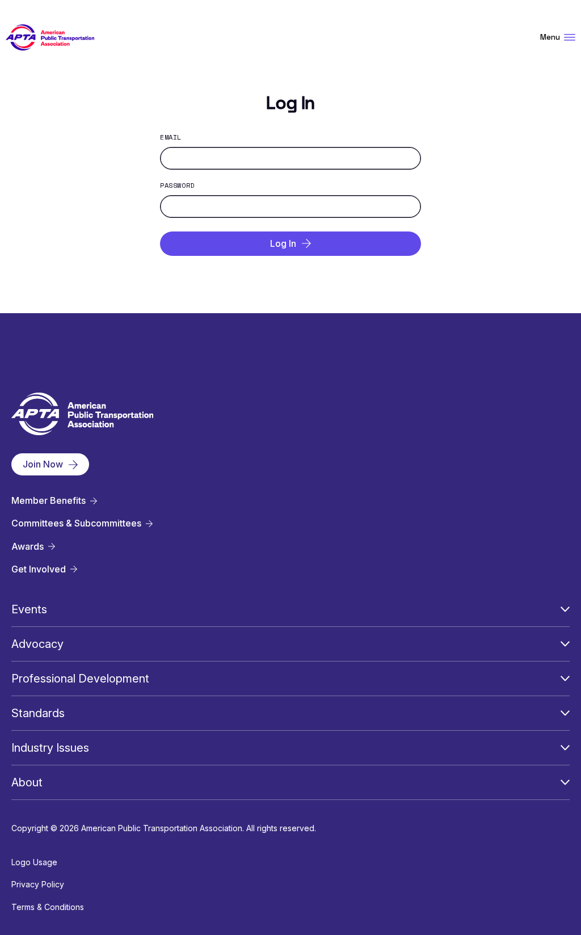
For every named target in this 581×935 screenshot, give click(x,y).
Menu (550, 37)
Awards (27, 546)
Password (177, 185)
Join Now (43, 464)
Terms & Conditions (47, 907)
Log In (283, 243)
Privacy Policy (37, 884)
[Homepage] (50, 37)
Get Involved (38, 569)
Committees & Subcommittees (76, 523)
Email (171, 137)
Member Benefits (48, 500)
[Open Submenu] (565, 609)
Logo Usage (34, 862)
